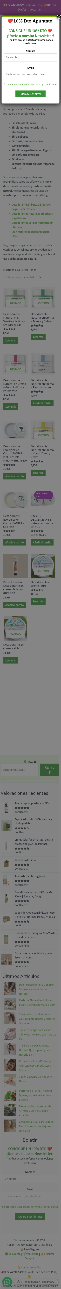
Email (30, 67)
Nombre (30, 50)
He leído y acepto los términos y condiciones (32, 84)
